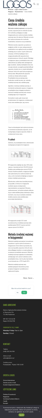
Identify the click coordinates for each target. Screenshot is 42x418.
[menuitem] (33, 4)
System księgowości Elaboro (11, 385)
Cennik (5, 401)
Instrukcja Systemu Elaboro (11, 399)
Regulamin (6, 397)
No (18, 292)
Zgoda (21, 415)
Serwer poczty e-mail (9, 382)
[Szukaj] (33, 4)
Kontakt (5, 403)
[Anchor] (16, 139)
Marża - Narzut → (28, 278)
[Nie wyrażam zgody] (39, 411)
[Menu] (38, 4)
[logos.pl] (17, 4)
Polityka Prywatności (9, 394)
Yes (24, 292)
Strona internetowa (9, 380)
